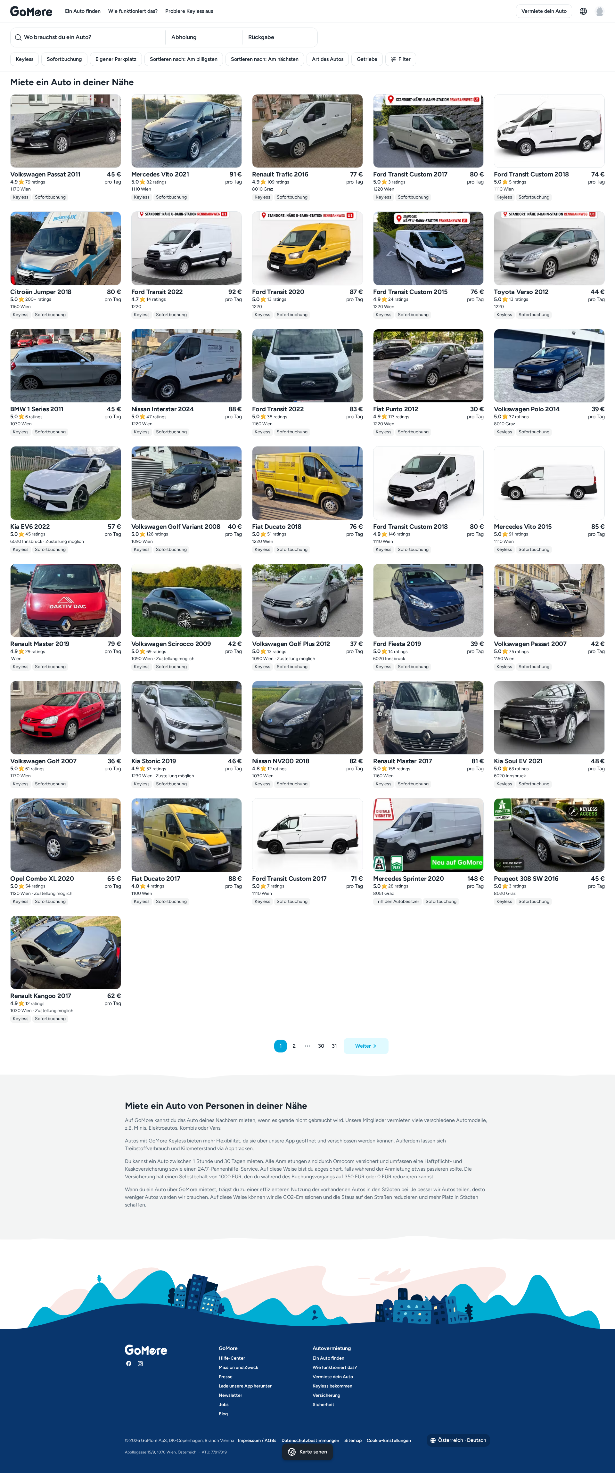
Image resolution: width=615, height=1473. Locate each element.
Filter (404, 59)
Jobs (224, 1404)
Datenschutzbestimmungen (310, 1440)
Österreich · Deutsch (462, 1440)
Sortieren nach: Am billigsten (183, 59)
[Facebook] (129, 1363)
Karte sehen (313, 1452)
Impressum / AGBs (257, 1440)
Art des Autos (327, 59)
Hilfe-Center (232, 1358)
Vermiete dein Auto (544, 11)
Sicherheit (323, 1404)
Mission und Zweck (238, 1367)
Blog (223, 1414)
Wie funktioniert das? (133, 11)
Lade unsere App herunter (245, 1386)
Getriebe (367, 59)
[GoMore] (31, 11)
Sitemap (353, 1440)
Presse (226, 1376)
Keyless (24, 59)
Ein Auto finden (83, 11)
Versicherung (326, 1395)
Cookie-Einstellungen (389, 1440)
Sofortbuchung (64, 59)
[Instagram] (140, 1363)
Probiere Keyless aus (189, 11)
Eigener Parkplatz (115, 59)
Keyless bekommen (332, 1386)
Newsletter (230, 1395)
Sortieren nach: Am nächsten (265, 59)
